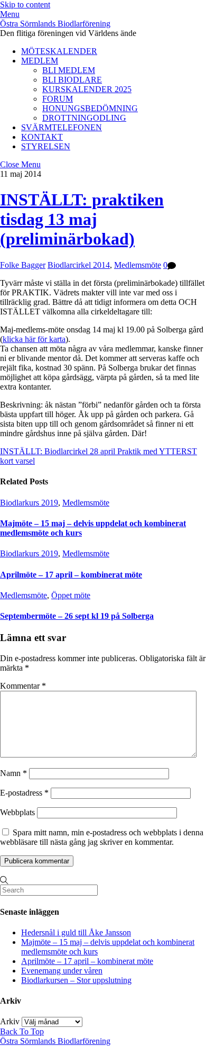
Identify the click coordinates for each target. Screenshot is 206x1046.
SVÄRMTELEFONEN (61, 127)
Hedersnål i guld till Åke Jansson (76, 932)
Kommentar (23, 685)
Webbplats (17, 812)
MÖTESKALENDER (59, 51)
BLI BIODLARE (72, 79)
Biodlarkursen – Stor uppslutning (76, 980)
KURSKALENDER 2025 (87, 89)
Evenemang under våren (61, 970)
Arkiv (10, 1021)
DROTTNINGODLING (84, 117)
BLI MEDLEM (68, 70)
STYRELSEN (45, 146)
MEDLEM (39, 60)
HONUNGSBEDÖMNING (90, 108)
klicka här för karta (34, 339)
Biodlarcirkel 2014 (79, 264)
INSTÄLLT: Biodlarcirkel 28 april (57, 451)
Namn (13, 773)
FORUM (57, 98)
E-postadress (24, 792)
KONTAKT (42, 136)
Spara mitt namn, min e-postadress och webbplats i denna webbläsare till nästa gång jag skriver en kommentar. (101, 837)
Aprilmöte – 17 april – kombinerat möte (71, 574)
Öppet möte (70, 595)
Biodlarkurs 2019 (29, 502)
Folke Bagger (22, 264)
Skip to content (25, 4)
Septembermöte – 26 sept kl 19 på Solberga (77, 615)
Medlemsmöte (137, 264)
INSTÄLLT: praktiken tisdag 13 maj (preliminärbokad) (82, 219)
